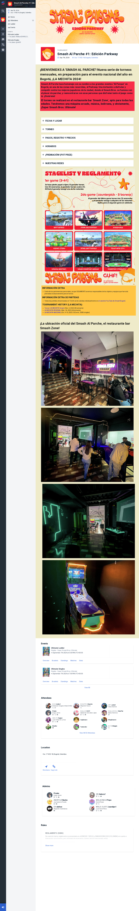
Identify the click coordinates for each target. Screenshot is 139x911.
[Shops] (3, 39)
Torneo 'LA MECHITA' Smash (55, 308)
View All (87, 687)
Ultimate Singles (58, 669)
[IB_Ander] (55, 707)
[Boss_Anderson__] (53, 707)
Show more (49, 845)
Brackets (55, 660)
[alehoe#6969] (54, 810)
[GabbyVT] (96, 796)
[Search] (3, 11)
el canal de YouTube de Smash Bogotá (111, 301)
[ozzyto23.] (85, 714)
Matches (73, 660)
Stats (81, 660)
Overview (46, 660)
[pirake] (57, 714)
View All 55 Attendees (87, 733)
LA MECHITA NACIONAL (53, 312)
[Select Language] (3, 44)
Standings (64, 660)
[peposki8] (96, 804)
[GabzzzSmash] (98, 796)
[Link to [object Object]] (48, 706)
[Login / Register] (3, 907)
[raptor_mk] (53, 721)
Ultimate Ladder (58, 648)
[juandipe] (101, 810)
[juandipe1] (96, 810)
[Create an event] (3, 29)
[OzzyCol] (83, 714)
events (10, 31)
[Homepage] (3, 3)
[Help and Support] (3, 50)
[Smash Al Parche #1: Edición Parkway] (3, 19)
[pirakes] (55, 714)
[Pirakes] (53, 714)
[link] (57, 714)
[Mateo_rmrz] (109, 714)
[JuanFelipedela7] (55, 721)
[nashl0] (54, 804)
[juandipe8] (98, 810)
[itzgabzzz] (101, 796)
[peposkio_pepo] (98, 804)
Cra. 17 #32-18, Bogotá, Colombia (86, 57)
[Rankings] (3, 34)
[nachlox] (56, 804)
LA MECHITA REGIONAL (53, 310)
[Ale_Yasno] (81, 707)
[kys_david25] (53, 728)
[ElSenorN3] (109, 728)
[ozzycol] (81, 714)
